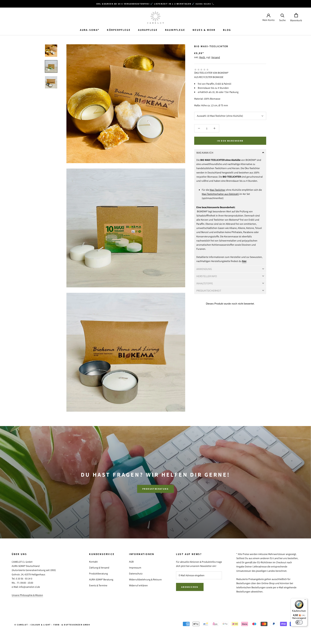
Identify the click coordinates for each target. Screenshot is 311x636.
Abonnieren (189, 587)
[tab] (230, 152)
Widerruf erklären (138, 585)
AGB (131, 561)
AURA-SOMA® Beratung (101, 579)
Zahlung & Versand (99, 567)
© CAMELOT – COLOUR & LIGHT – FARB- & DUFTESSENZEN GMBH (52, 624)
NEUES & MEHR (204, 30)
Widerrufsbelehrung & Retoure (145, 579)
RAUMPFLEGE (175, 30)
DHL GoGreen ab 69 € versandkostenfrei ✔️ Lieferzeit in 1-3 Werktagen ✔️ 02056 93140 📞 (155, 4)
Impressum (135, 567)
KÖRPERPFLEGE (119, 30)
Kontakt (93, 561)
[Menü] (305, 600)
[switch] (299, 622)
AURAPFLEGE (147, 30)
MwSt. (202, 57)
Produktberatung (155, 488)
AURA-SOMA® (89, 30)
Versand (215, 57)
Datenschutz (136, 573)
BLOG (227, 30)
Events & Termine (98, 585)
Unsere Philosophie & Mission (27, 595)
